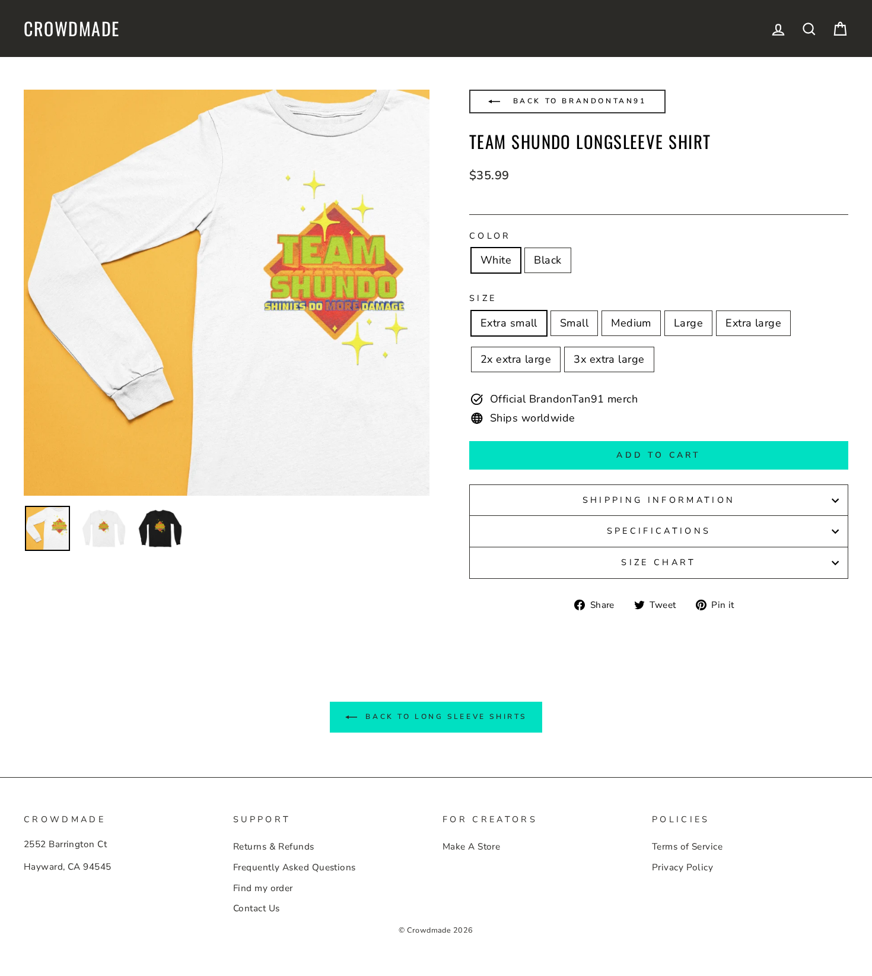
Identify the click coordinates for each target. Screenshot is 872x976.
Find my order (263, 888)
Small (574, 323)
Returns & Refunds (273, 847)
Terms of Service (687, 847)
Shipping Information (659, 500)
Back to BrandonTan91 (578, 101)
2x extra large (515, 359)
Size (483, 298)
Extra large (753, 323)
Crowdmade (72, 28)
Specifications (659, 531)
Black (547, 260)
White (495, 260)
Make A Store (471, 847)
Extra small (508, 323)
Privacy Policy (682, 867)
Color (490, 236)
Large (688, 323)
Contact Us (256, 908)
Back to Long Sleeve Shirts (444, 716)
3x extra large (609, 359)
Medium (631, 323)
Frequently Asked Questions (294, 867)
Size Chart (658, 562)
